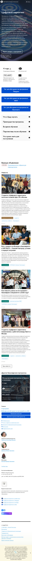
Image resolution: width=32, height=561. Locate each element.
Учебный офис (4, 466)
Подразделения (4, 533)
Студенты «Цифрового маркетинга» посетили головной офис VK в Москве (14, 196)
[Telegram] (4, 510)
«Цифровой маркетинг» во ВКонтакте (11, 498)
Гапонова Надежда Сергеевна (7, 461)
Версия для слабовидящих (7, 535)
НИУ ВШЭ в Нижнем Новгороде (10, 1)
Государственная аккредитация (23, 78)
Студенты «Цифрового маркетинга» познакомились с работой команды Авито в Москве (16, 332)
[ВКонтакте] (2, 510)
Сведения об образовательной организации (11, 531)
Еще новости (6, 366)
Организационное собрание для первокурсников (17, 166)
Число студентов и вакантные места (11, 422)
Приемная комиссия (16, 413)
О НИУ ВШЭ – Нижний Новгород (8, 527)
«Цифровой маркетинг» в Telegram (11, 500)
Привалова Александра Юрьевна (8, 440)
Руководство (4, 529)
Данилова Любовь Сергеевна (7, 450)
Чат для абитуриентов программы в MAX (16, 99)
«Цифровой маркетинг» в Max (10, 504)
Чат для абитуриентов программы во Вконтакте (16, 108)
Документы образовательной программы (12, 424)
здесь (15, 551)
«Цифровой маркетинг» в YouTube (11, 502)
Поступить (6, 56)
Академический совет (8, 428)
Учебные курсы (6, 420)
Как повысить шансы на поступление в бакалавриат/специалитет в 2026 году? (15, 292)
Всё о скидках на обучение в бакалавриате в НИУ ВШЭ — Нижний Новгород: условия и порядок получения (15, 248)
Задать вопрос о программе (12, 52)
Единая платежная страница (7, 540)
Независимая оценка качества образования (24, 81)
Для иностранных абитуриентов (16, 416)
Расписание (5, 426)
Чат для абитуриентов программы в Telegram (16, 90)
